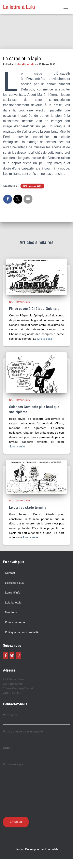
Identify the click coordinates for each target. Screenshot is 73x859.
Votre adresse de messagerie (23, 731)
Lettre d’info (12, 592)
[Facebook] (5, 655)
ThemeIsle (51, 849)
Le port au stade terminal (28, 507)
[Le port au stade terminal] (36, 476)
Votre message (13, 764)
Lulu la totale (13, 602)
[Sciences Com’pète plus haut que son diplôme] (36, 372)
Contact (10, 572)
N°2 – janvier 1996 (32, 186)
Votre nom (10, 715)
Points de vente (15, 622)
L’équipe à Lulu (15, 582)
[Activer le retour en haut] (65, 851)
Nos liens (11, 612)
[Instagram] (18, 655)
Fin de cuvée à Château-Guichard (34, 308)
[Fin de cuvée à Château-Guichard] (36, 276)
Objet (7, 747)
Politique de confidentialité (22, 632)
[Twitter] (12, 655)
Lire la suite (44, 338)
